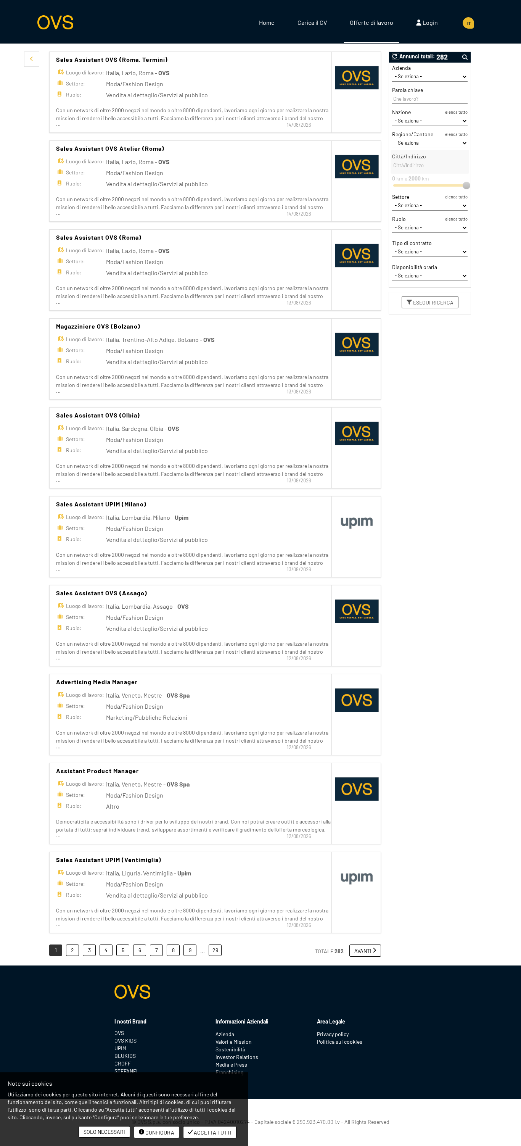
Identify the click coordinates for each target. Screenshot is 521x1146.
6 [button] (139, 950)
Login (429, 22)
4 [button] (106, 950)
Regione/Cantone (412, 134)
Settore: (75, 83)
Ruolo (399, 219)
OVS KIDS (125, 1040)
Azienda (401, 67)
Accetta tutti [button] (212, 1132)
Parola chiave (407, 90)
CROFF (122, 1063)
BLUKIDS (125, 1056)
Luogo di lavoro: (85, 72)
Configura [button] (159, 1132)
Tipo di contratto (412, 243)
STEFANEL (126, 1071)
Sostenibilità (230, 1049)
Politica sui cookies (339, 1041)
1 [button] (56, 950)
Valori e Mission (233, 1041)
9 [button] (190, 950)
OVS (119, 1033)
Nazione (401, 112)
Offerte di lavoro (371, 22)
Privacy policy (333, 1034)
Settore (400, 196)
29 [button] (215, 950)
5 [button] (123, 950)
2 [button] (72, 950)
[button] (31, 59)
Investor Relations (236, 1057)
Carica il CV (312, 22)
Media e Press (231, 1064)
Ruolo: (74, 94)
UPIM (120, 1048)
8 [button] (173, 950)
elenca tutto (456, 112)
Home (267, 22)
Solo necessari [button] (104, 1131)
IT (469, 23)
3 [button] (89, 950)
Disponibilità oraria (414, 267)
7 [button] (156, 950)
